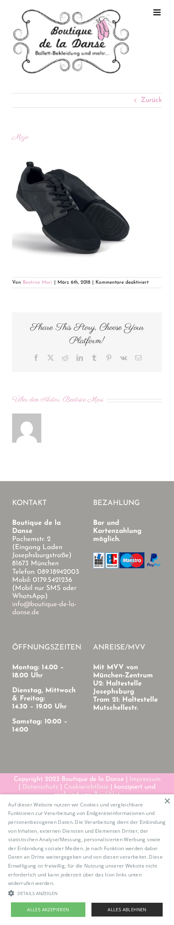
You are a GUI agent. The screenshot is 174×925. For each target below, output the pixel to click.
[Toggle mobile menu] (157, 12)
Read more (69, 883)
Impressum (145, 779)
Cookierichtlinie (86, 787)
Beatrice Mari (37, 282)
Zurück (151, 100)
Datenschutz (40, 787)
